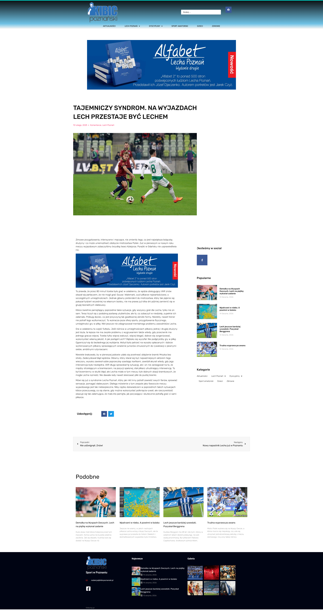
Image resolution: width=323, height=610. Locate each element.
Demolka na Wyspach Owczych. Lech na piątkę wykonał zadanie (232, 291)
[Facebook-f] (202, 260)
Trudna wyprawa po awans (233, 345)
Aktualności (109, 26)
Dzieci (200, 26)
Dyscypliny (154, 26)
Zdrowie (216, 26)
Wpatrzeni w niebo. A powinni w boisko (230, 308)
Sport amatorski (179, 26)
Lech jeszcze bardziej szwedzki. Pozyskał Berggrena (230, 329)
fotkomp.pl (90, 608)
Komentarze (95, 125)
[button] (104, 414)
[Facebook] (228, 10)
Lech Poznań (131, 26)
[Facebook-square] (88, 588)
